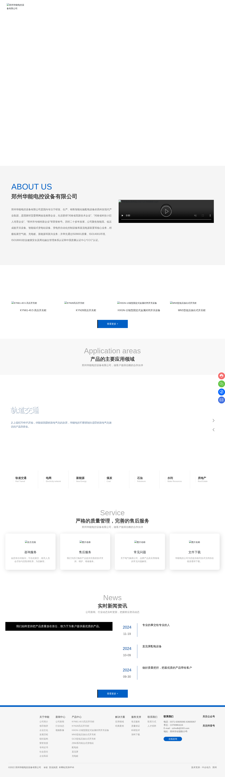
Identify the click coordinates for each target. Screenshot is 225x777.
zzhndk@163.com (180, 728)
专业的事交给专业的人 (156, 625)
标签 (46, 767)
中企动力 (206, 767)
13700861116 (176, 725)
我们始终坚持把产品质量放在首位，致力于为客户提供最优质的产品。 (59, 626)
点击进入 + (46, 331)
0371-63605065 (203, 7)
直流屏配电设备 (152, 646)
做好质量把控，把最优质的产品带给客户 (167, 667)
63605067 (191, 722)
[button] (24, 157)
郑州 (214, 767)
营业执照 (53, 767)
